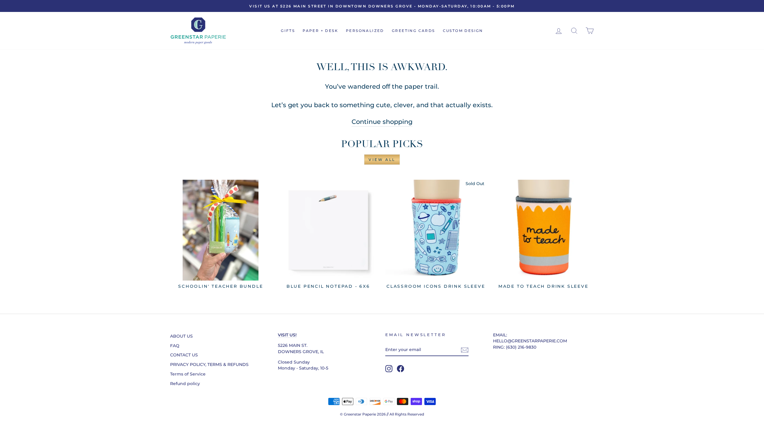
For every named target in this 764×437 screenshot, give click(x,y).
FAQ (174, 345)
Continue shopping (382, 121)
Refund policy (185, 383)
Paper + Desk (320, 30)
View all (382, 159)
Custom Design (463, 30)
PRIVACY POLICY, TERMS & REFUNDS (209, 364)
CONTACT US (184, 355)
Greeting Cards (413, 30)
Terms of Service (188, 374)
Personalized (365, 30)
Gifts (288, 30)
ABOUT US (181, 336)
